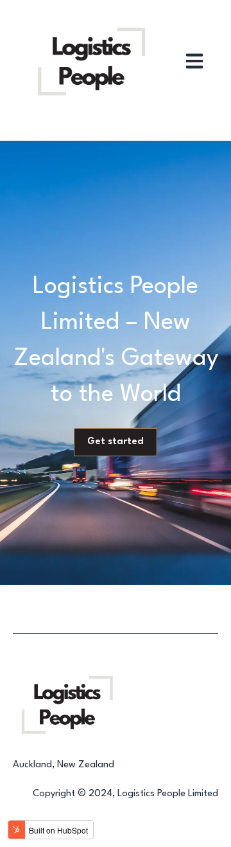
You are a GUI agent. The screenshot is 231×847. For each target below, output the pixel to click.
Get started (115, 442)
